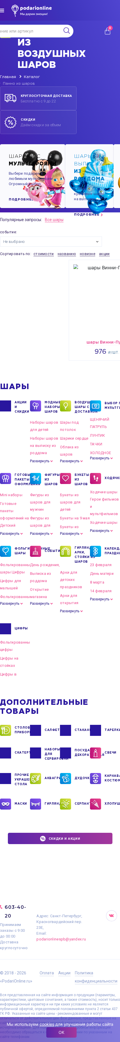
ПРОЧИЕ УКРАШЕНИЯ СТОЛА (22, 780)
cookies (47, 1024)
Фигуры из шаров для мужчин (40, 502)
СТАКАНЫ (82, 730)
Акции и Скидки (22, 407)
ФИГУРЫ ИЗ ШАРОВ (52, 480)
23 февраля (101, 565)
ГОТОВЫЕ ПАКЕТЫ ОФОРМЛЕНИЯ (22, 480)
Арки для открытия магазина (69, 602)
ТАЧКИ (96, 444)
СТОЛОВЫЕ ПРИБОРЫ (22, 730)
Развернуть (39, 461)
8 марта (97, 582)
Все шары (54, 219)
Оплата (47, 973)
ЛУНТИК (97, 435)
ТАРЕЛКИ (112, 730)
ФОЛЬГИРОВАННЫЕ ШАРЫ (22, 551)
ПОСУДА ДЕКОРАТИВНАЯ (82, 752)
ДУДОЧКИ (82, 778)
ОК (61, 1032)
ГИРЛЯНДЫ (52, 804)
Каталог (32, 77)
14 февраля (101, 591)
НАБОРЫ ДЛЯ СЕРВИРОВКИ (52, 754)
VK (111, 915)
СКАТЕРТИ (22, 753)
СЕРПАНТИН (82, 804)
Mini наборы (11, 495)
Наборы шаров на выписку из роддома (44, 445)
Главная (8, 77)
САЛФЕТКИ (52, 730)
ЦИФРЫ (21, 628)
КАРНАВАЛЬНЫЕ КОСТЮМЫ (112, 778)
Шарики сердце (74, 438)
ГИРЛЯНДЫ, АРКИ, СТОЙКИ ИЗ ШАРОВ (82, 555)
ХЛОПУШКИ (112, 804)
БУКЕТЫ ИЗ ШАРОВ (82, 480)
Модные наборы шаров (52, 407)
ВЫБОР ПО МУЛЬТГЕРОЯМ (112, 405)
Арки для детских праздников (71, 579)
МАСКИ (21, 804)
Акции (64, 973)
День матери (102, 573)
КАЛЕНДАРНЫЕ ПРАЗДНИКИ (112, 551)
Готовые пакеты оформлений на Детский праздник (14, 518)
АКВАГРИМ (52, 778)
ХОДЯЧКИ (112, 478)
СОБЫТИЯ (52, 551)
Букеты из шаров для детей (70, 502)
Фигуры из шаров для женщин (40, 525)
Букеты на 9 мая (75, 518)
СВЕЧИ (111, 753)
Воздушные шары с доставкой (82, 407)
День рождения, (45, 565)
